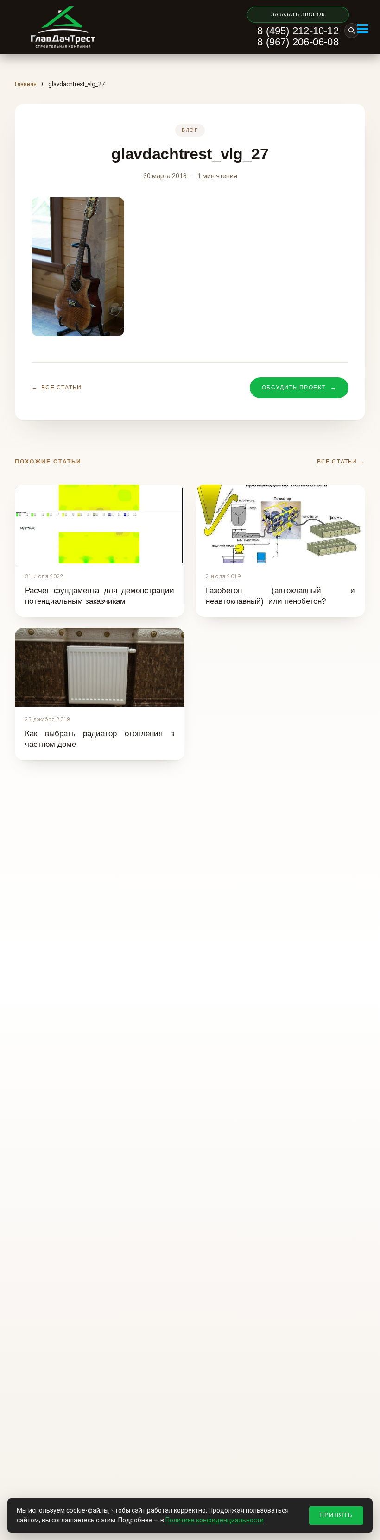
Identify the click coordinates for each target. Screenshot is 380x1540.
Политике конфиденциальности (214, 1520)
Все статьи (57, 387)
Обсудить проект (299, 387)
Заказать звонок (298, 14)
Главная (26, 84)
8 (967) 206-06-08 (298, 42)
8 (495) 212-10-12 (298, 31)
